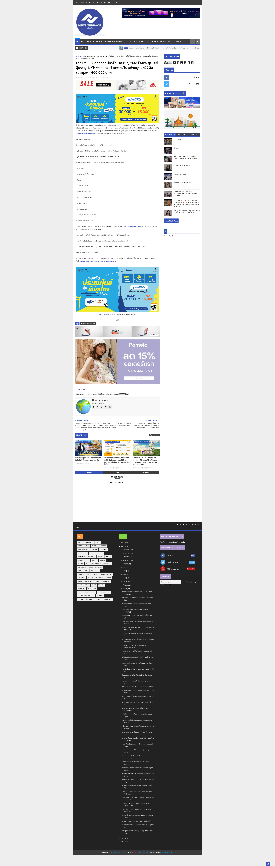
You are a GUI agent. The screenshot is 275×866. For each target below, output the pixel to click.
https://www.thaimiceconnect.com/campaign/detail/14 (98, 261)
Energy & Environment (137, 41)
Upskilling (102, 592)
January (125, 589)
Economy (97, 41)
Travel (94, 546)
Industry (81, 588)
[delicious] (116, 2)
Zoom (109, 578)
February (126, 585)
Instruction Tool (87, 595)
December (127, 550)
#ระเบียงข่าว (112, 314)
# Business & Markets (88, 324)
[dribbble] (101, 2)
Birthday (177, 139)
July (124, 567)
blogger (89, 473)
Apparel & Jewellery (86, 581)
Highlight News (182, 135)
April (124, 578)
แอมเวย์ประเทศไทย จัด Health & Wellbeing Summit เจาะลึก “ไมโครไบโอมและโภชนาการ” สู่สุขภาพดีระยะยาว (139, 48)
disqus (117, 473)
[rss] (105, 2)
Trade (94, 585)
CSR (91, 553)
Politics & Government (170, 41)
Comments (194, 135)
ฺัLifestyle (81, 578)
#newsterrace (103, 314)
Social (153, 41)
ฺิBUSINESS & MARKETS (104, 599)
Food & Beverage (95, 567)
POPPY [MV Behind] (181, 174)
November (127, 553)
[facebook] (86, 2)
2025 (123, 546)
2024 (123, 838)
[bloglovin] (97, 2)
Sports (100, 556)
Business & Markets (88, 56)
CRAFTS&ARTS (83, 571)
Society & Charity (85, 574)
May (124, 574)
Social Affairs (83, 585)
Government (83, 549)
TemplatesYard (144, 852)
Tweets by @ (168, 236)
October (126, 557)
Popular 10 (170, 135)
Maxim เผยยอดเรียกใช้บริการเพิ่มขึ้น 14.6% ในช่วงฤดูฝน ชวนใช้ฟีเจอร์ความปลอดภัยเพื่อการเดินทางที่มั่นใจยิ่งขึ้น (116, 461)
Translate (167, 585)
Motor (80, 564)
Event (100, 48)
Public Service (83, 560)
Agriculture (95, 571)
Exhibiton (107, 564)
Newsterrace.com (118, 852)
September (127, 560)
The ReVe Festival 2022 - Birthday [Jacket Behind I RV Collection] (185, 193)
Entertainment (83, 546)
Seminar (100, 595)
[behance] (108, 2)
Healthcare (82, 567)
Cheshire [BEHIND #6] (183, 183)
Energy (94, 560)
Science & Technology (114, 41)
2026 (123, 543)
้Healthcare (92, 588)
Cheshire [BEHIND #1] (183, 165)
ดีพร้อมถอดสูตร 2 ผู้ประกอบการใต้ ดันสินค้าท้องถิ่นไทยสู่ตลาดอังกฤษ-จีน (88, 459)
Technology (82, 553)
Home (78, 56)
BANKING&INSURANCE (93, 564)
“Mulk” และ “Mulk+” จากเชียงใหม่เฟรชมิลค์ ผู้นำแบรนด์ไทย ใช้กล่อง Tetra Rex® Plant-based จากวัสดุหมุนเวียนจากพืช (145, 461)
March (125, 581)
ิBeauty (101, 585)
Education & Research (96, 578)
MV (109, 592)
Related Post (81, 435)
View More (155, 435)
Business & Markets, (103, 77)
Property (103, 549)
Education (99, 553)
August (125, 564)
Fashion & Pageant (103, 581)
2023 (123, 842)
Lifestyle (85, 41)
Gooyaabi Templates (166, 852)
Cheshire (177, 148)
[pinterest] (93, 2)
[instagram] (112, 2)
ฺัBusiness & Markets (86, 599)
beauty (108, 556)
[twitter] (90, 2)
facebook (145, 473)
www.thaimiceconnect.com (84, 133)
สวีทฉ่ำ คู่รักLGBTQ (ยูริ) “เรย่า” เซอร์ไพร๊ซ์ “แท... (138, 821)
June (124, 571)
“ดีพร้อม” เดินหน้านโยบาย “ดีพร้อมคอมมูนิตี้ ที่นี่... (138, 687)
